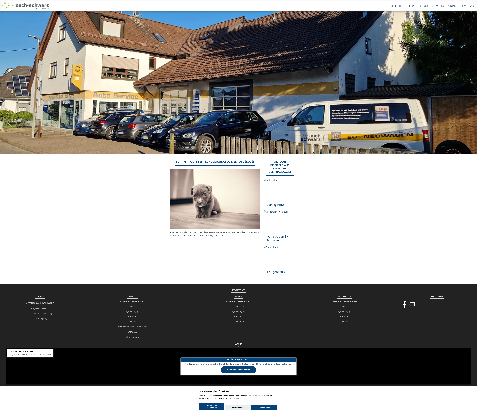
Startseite (396, 6)
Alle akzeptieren (264, 407)
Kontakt (452, 6)
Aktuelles (438, 6)
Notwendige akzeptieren (212, 406)
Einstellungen (237, 407)
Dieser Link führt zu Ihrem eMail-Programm (411, 304)
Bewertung (467, 6)
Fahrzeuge (411, 6)
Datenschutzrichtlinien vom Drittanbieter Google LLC (265, 364)
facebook (403, 304)
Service (424, 6)
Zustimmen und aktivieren (238, 369)
